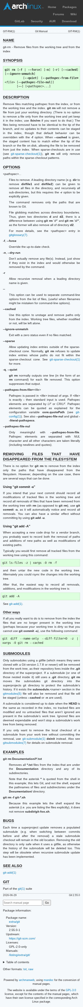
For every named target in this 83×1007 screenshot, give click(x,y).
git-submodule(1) (33, 738)
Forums (58, 14)
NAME (8, 40)
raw (30, 969)
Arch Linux (23, 6)
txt (25, 969)
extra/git (14, 921)
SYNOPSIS (13, 60)
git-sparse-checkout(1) (26, 153)
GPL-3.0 (71, 990)
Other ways (11, 612)
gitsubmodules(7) (14, 742)
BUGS (8, 821)
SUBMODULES (16, 653)
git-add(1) (15, 603)
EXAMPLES (13, 752)
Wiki (73, 14)
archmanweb (26, 980)
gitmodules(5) (12, 693)
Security (37, 21)
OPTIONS (11, 167)
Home (52, 7)
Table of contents (17, 962)
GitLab (19, 21)
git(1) (21, 888)
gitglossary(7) (18, 235)
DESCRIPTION (16, 97)
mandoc (48, 980)
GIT (6, 882)
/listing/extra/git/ (19, 955)
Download (69, 21)
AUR (52, 21)
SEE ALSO (12, 866)
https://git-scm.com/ (22, 938)
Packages (70, 7)
